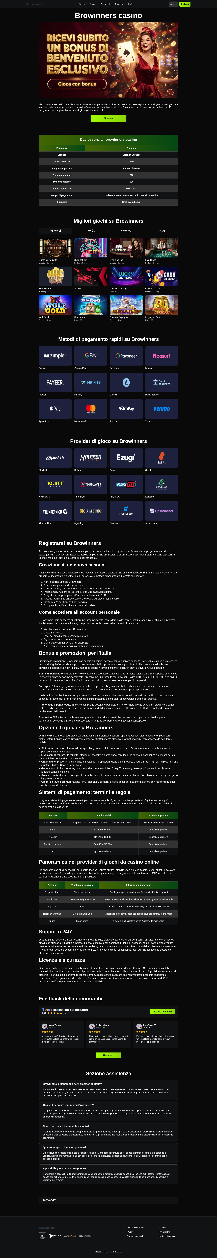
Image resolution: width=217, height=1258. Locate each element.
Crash (124, 231)
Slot (159, 231)
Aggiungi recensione (162, 1011)
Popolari (54, 231)
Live (89, 231)
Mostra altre (108, 1055)
